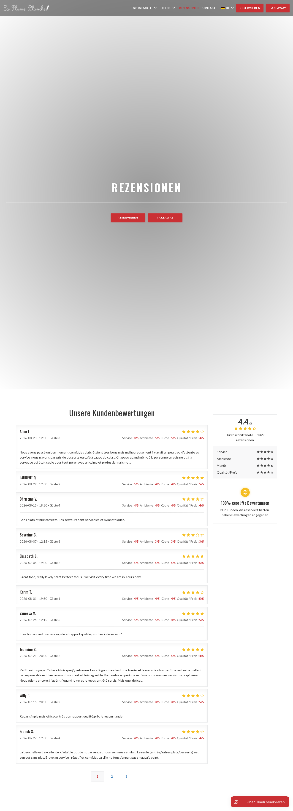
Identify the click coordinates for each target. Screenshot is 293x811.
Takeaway (277, 8)
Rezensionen (188, 8)
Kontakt (209, 8)
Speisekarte (142, 8)
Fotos (165, 8)
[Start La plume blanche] (26, 8)
